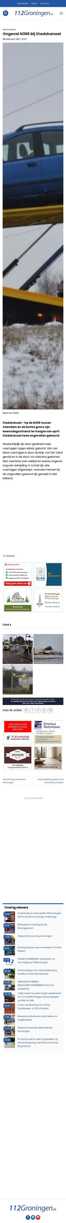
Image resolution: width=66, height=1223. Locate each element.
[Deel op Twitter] (38, 710)
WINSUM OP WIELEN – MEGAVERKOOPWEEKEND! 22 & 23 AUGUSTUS (36, 985)
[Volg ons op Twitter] (33, 1217)
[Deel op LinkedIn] (50, 710)
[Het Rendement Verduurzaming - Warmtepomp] (33, 701)
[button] (5, 13)
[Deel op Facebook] (32, 710)
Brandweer (9, 29)
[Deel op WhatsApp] (26, 710)
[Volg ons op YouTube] (38, 1217)
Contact (44, 3)
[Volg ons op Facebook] (28, 1217)
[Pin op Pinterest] (44, 710)
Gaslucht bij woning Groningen (35, 936)
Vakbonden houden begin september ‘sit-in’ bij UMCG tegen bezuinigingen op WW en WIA (39, 997)
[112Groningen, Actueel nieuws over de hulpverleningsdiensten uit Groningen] (34, 13)
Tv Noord (8, 556)
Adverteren (23, 3)
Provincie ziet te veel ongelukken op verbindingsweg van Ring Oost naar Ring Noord (38, 1043)
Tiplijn (34, 3)
